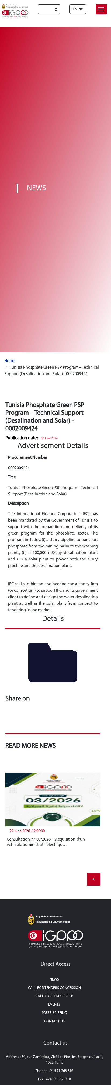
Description (18, 503)
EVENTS (54, 1005)
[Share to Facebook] (11, 719)
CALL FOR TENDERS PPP (54, 996)
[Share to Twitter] (23, 719)
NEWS (54, 980)
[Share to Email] (59, 719)
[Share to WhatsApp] (35, 719)
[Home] (14, 10)
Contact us (54, 1021)
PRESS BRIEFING (54, 1013)
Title (12, 477)
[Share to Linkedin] (47, 719)
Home (9, 361)
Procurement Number (27, 457)
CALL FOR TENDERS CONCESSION (54, 988)
